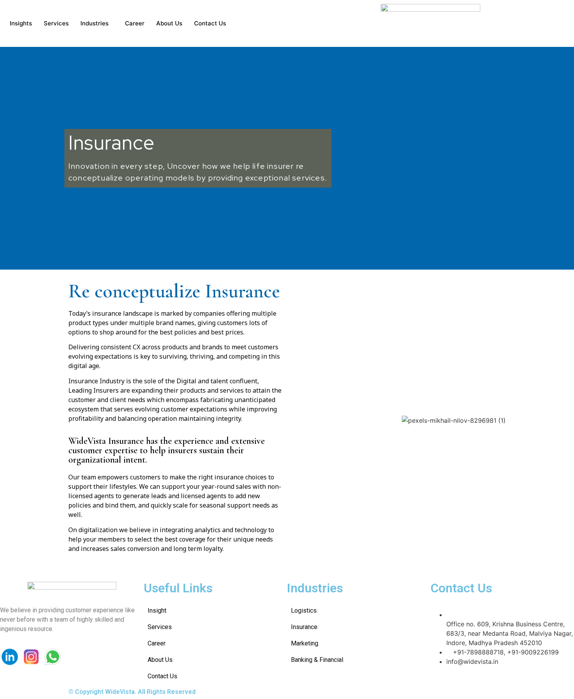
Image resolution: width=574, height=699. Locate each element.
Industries (94, 23)
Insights (21, 23)
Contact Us (210, 23)
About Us (169, 23)
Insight (157, 610)
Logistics (304, 610)
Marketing (304, 643)
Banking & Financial (317, 659)
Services (56, 23)
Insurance (304, 627)
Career (134, 23)
